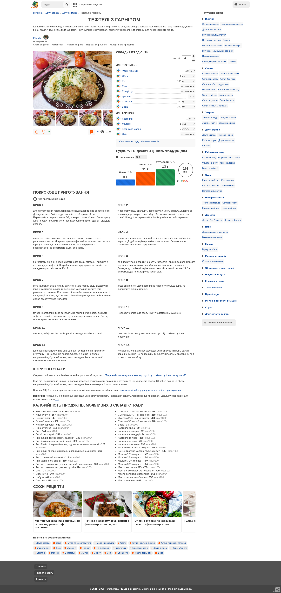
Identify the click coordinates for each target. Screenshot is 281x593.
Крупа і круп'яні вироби (143, 543)
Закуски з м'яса (228, 118)
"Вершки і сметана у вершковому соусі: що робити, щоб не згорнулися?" (145, 375)
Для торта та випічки (217, 314)
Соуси (208, 307)
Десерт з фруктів (232, 220)
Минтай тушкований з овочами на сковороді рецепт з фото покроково (57, 524)
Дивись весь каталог (220, 322)
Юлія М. (37, 38)
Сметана (41, 553)
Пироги (226, 40)
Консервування (227, 163)
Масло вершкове (143, 553)
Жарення (71, 548)
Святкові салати (210, 79)
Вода (160, 553)
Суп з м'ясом (227, 180)
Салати (209, 68)
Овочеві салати (210, 74)
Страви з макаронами (212, 261)
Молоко (55, 553)
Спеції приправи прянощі (173, 543)
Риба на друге (209, 140)
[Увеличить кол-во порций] (193, 56)
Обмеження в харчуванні (219, 268)
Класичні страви (214, 281)
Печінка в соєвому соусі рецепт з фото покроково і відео (107, 522)
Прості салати (209, 90)
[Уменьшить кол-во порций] (193, 60)
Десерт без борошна (212, 220)
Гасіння (86, 548)
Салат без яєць (227, 79)
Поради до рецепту (96, 44)
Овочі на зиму (209, 157)
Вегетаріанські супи (212, 191)
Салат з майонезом (229, 74)
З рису (97, 553)
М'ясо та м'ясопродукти (79, 543)
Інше (58, 548)
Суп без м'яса (227, 186)
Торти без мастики (211, 203)
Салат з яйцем (209, 95)
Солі (109, 553)
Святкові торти (229, 203)
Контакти (40, 579)
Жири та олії (43, 548)
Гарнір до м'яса (209, 249)
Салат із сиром (227, 100)
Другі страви (212, 129)
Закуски (209, 112)
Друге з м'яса (208, 135)
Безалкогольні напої (212, 237)
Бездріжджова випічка (232, 24)
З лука (84, 553)
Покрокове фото (74, 44)
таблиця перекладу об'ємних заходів (138, 141)
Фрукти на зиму (210, 163)
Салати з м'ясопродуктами (215, 84)
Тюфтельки (120, 548)
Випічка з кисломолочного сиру (217, 51)
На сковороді (103, 548)
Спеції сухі (123, 553)
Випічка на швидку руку (214, 35)
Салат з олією (226, 95)
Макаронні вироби (216, 256)
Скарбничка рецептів (91, 4)
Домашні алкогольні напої (215, 232)
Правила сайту (44, 572)
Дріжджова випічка (211, 29)
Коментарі (57, 44)
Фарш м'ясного (180, 548)
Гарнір (209, 244)
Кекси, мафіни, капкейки (214, 62)
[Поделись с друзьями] (278, 590)
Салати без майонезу (228, 90)
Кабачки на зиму (214, 152)
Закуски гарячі (209, 123)
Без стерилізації (210, 168)
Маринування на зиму (229, 157)
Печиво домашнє (210, 56)
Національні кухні (215, 274)
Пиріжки (232, 62)
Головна (40, 566)
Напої (208, 226)
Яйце (58, 543)
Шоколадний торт (211, 208)
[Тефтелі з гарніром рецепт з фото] (73, 80)
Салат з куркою (210, 100)
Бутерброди (212, 294)
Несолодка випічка (211, 40)
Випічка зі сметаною (212, 45)
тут (57, 399)
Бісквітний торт (229, 208)
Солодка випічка (210, 24)
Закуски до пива (227, 123)
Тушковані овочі (225, 135)
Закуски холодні (210, 118)
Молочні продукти (105, 543)
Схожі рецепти (41, 44)
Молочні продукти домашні (221, 300)
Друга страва (42, 543)
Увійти (242, 4)
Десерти (210, 215)
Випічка (209, 19)
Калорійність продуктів (122, 44)
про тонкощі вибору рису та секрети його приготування (150, 390)
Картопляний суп (210, 180)
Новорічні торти (214, 197)
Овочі (123, 543)
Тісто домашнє (213, 287)
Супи (208, 175)
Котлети (206, 146)
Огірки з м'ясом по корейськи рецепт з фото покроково (154, 522)
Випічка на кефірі (232, 45)
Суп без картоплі (210, 186)
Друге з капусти (226, 140)
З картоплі (70, 553)
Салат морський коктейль (215, 106)
